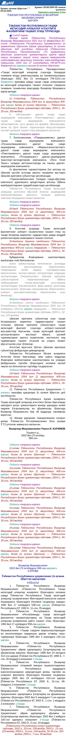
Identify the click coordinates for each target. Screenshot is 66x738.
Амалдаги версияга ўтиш (52, 12)
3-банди (46, 719)
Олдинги (14, 95)
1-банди (30, 684)
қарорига (22, 65)
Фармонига (8, 82)
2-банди (37, 659)
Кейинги (14, 134)
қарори (10, 105)
